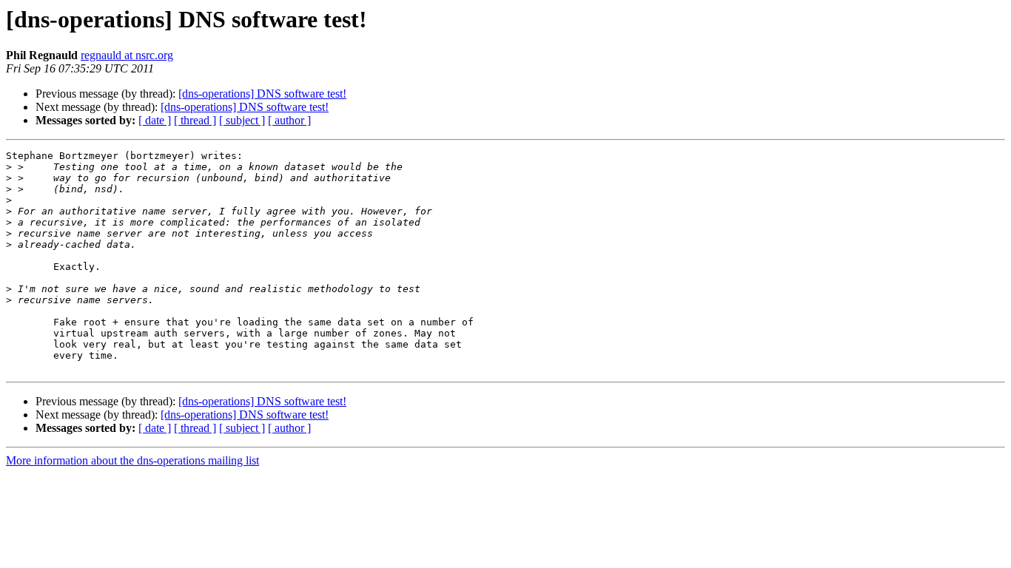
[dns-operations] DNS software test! (262, 93)
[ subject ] (242, 120)
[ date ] (154, 120)
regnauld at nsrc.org (127, 55)
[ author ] (289, 120)
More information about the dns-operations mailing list (132, 460)
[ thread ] (195, 120)
